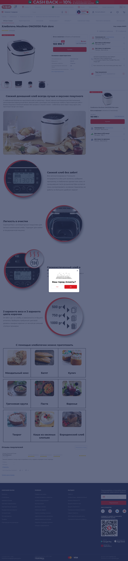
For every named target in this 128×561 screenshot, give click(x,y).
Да (71, 287)
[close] (77, 270)
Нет (57, 287)
